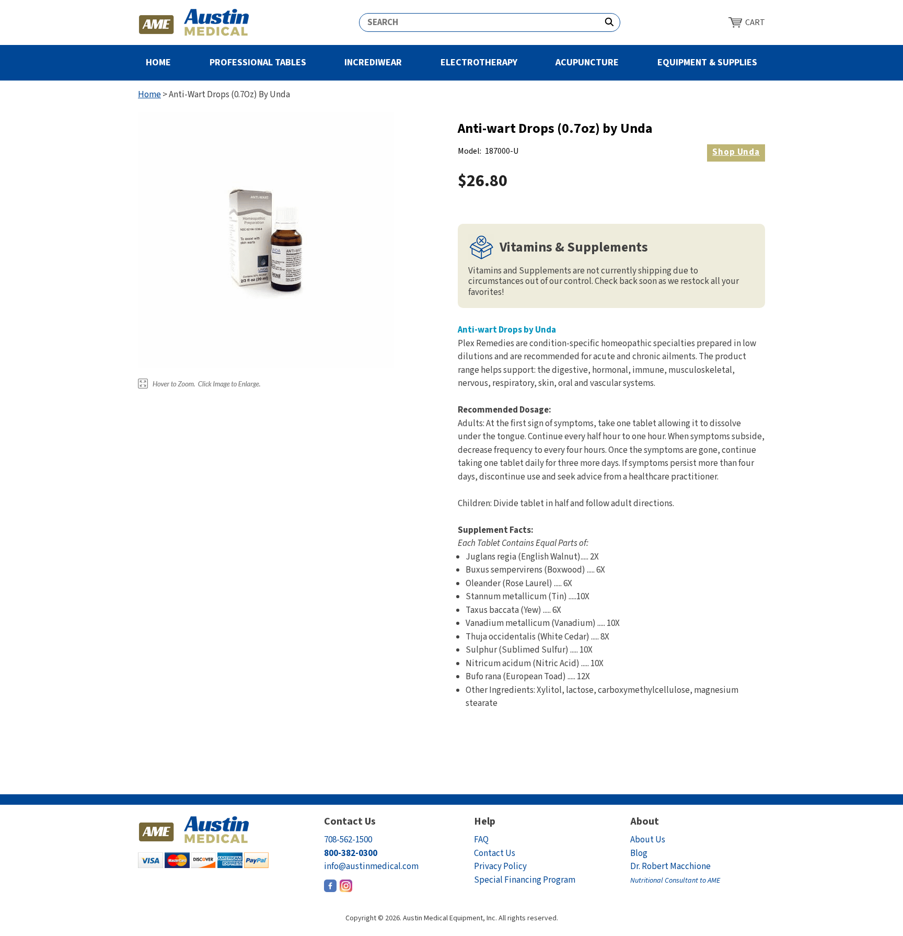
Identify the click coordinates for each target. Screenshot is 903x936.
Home (158, 62)
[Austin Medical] (194, 22)
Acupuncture (587, 62)
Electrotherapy (479, 62)
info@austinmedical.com (371, 866)
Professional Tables (258, 62)
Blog (638, 853)
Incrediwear (373, 62)
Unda (736, 152)
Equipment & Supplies (707, 62)
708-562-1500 (348, 840)
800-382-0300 (350, 853)
